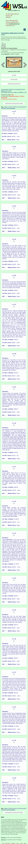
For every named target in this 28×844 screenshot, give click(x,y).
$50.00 (13, 293)
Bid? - (3, 139)
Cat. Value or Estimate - (7, 133)
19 (3, 108)
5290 (18, 375)
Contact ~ (22, 843)
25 (11, 108)
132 (15, 501)
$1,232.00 (16, 726)
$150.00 (16, 261)
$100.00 (14, 264)
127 (15, 304)
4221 (19, 695)
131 (15, 466)
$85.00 (13, 342)
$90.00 (13, 627)
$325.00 (14, 522)
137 (15, 672)
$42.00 (13, 228)
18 (1, 108)
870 (18, 164)
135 (15, 610)
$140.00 (14, 195)
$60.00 (13, 412)
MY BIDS (14, 75)
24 (10, 108)
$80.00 (13, 661)
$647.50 (16, 624)
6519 (19, 567)
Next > (14, 108)
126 (15, 275)
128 (15, 353)
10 (15, 107)
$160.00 (14, 695)
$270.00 (13, 136)
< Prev (5, 107)
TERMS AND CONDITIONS (14, 84)
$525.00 (16, 225)
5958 (18, 599)
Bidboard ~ (14, 843)
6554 (18, 412)
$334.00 (16, 339)
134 (15, 578)
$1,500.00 (16, 519)
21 (6, 108)
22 (7, 108)
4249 (19, 195)
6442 (18, 342)
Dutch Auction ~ (8, 843)
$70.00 (13, 455)
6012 (18, 136)
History (17, 139)
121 (15, 111)
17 (25, 107)
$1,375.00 (16, 564)
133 (15, 533)
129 (15, 387)
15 (23, 107)
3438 (18, 228)
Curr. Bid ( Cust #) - (6, 136)
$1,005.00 (16, 763)
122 (15, 146)
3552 (19, 729)
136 (15, 639)
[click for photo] (14, 113)
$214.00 (16, 372)
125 (15, 239)
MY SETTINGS (14, 79)
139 (15, 740)
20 (4, 108)
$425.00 (16, 658)
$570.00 (16, 692)
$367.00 (16, 161)
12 (18, 107)
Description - (5, 116)
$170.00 (14, 798)
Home (25, 843)
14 (21, 107)
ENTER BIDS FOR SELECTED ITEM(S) (14, 103)
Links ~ (17, 843)
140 (15, 778)
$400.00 (16, 487)
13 (20, 107)
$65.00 (13, 164)
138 (15, 707)
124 (15, 206)
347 (18, 522)
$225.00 (16, 290)
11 (17, 107)
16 (24, 107)
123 (15, 175)
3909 (18, 627)
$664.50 (15, 133)
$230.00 (16, 191)
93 (17, 455)
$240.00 (16, 595)
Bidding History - (11, 139)
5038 (18, 293)
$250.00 (16, 409)
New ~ (3, 843)
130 (15, 423)
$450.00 (16, 795)
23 (8, 108)
